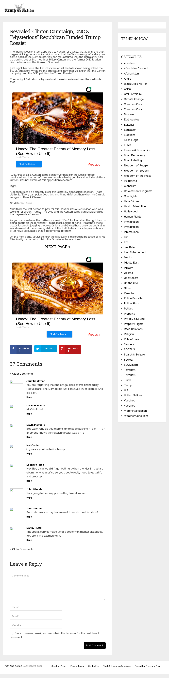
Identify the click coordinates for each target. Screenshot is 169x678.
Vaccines (129, 400)
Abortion (129, 63)
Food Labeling (133, 160)
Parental (129, 293)
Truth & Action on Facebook (117, 666)
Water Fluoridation (135, 410)
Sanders (129, 344)
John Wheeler (35, 489)
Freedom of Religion (136, 165)
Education (130, 129)
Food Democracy (135, 155)
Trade (127, 380)
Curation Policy (59, 666)
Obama (128, 272)
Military (128, 267)
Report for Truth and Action (148, 666)
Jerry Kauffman (35, 381)
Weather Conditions (136, 415)
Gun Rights (130, 196)
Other (127, 288)
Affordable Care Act (136, 68)
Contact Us (93, 666)
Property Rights (133, 323)
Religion (129, 334)
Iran (126, 237)
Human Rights (132, 216)
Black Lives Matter (135, 83)
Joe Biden (130, 247)
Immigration (131, 221)
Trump (128, 385)
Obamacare (131, 278)
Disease (129, 114)
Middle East (131, 262)
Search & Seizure (134, 354)
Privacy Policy (77, 666)
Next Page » (57, 246)
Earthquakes (131, 119)
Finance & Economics (137, 150)
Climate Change (134, 99)
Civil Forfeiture (133, 94)
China (127, 88)
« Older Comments (22, 373)
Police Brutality (133, 298)
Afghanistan (131, 73)
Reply (29, 397)
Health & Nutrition (135, 206)
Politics (128, 308)
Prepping (129, 313)
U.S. (126, 390)
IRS (126, 242)
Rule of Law (131, 339)
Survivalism (131, 364)
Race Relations (133, 329)
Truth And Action (12, 666)
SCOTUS (129, 349)
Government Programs (138, 191)
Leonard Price (35, 464)
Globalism (130, 186)
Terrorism (129, 369)
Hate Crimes (131, 201)
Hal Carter (33, 445)
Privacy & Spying (134, 318)
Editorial (129, 124)
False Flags (131, 140)
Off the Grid (131, 283)
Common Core (133, 104)
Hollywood (130, 211)
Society (128, 359)
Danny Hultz (34, 527)
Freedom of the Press (137, 175)
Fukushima (130, 180)
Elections (129, 134)
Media (128, 257)
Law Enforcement (135, 252)
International (131, 232)
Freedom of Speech (136, 170)
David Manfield (35, 405)
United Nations (133, 395)
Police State (131, 303)
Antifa (127, 78)
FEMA (127, 145)
